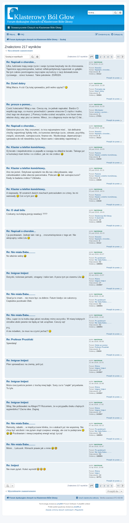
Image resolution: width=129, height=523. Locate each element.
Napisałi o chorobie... (103, 70)
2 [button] (100, 56)
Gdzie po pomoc (101, 345)
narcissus (98, 62)
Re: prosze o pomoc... (19, 104)
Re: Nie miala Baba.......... (20, 252)
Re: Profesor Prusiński (19, 339)
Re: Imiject (12, 465)
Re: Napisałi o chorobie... (21, 62)
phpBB (59, 504)
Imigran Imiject (100, 281)
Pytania (98, 153)
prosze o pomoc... (102, 112)
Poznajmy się (100, 89)
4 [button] (108, 56)
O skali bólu (99, 218)
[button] (91, 57)
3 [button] (104, 56)
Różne (97, 279)
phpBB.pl (77, 507)
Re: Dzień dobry (15, 83)
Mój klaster (99, 110)
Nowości (98, 68)
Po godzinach (100, 258)
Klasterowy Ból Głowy (103, 216)
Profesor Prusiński (102, 347)
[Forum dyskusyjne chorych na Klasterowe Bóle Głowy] (49, 15)
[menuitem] (20, 34)
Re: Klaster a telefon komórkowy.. (26, 147)
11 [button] (118, 56)
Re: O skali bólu (15, 210)
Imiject (97, 473)
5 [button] (111, 56)
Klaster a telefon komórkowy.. (106, 155)
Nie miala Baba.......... (103, 260)
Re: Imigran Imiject (17, 273)
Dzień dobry (99, 91)
